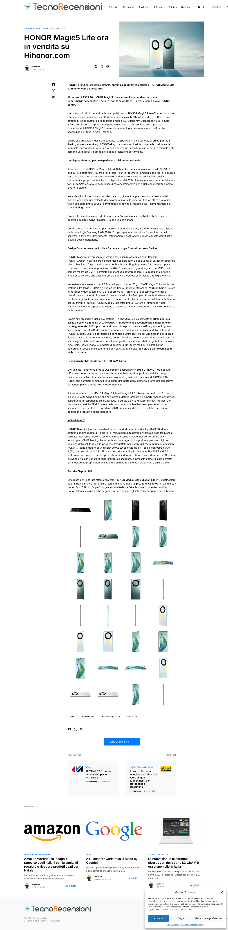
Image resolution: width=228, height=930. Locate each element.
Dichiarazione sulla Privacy (193, 924)
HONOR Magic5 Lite (111, 716)
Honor (39, 29)
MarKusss (35, 66)
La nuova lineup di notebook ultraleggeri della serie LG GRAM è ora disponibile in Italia (173, 862)
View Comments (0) (120, 741)
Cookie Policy (173, 924)
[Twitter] (203, 7)
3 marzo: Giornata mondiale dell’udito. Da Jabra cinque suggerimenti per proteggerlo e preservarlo (143, 779)
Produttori (29, 29)
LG (149, 854)
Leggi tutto (70, 885)
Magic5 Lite (132, 716)
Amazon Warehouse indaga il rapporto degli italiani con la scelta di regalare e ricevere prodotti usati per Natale (51, 864)
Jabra (144, 767)
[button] (221, 892)
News (45, 29)
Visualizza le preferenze (208, 918)
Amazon (34, 854)
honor (72, 716)
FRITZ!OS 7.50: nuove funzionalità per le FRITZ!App (98, 774)
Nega (181, 918)
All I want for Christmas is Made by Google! (112, 861)
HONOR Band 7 (88, 716)
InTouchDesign (53, 921)
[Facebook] (199, 7)
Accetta (158, 918)
